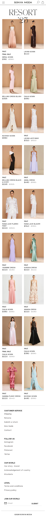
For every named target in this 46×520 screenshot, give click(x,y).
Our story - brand (11, 466)
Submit (35, 503)
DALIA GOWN (29, 96)
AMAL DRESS (29, 180)
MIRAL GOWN (7, 57)
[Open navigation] (3, 2)
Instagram (8, 442)
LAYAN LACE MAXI (31, 138)
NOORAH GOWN (8, 136)
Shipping (7, 414)
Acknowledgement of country (17, 470)
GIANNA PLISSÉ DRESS (11, 396)
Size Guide (8, 426)
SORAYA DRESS (30, 268)
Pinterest (8, 450)
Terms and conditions (13, 486)
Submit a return (11, 422)
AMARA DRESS (30, 309)
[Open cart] (43, 2)
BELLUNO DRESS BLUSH (11, 96)
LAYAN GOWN (29, 52)
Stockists (8, 474)
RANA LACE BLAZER (32, 224)
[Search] (38, 2)
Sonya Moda (26, 514)
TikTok (7, 454)
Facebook (8, 446)
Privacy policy (10, 490)
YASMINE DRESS (8, 268)
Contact (8, 430)
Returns (7, 418)
